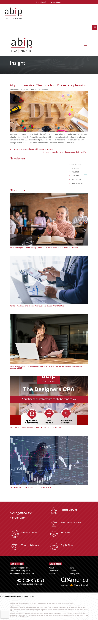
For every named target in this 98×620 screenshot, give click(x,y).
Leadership (53, 571)
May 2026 (75, 172)
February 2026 (77, 183)
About (51, 568)
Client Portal (41, 2)
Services (52, 573)
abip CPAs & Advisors (20, 89)
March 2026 (76, 179)
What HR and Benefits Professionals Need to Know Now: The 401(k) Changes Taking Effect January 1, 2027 (46, 367)
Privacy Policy (75, 573)
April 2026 (75, 176)
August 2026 (76, 164)
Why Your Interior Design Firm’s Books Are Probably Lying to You (35, 427)
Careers (73, 571)
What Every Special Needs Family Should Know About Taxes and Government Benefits (44, 247)
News (45, 89)
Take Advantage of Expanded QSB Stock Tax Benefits (31, 487)
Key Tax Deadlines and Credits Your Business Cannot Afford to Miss (37, 306)
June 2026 (75, 168)
